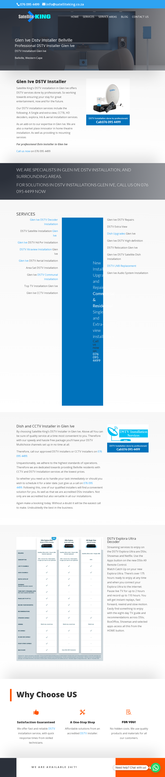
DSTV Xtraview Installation (36, 249)
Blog (124, 17)
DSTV (51, 728)
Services (88, 17)
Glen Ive (22, 242)
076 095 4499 (29, 4)
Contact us (140, 17)
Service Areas (107, 17)
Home (75, 17)
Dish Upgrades (116, 233)
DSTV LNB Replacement (121, 266)
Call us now (23, 151)
